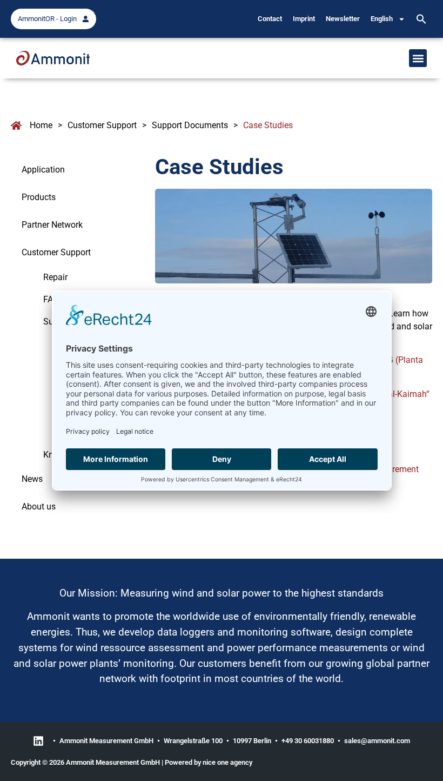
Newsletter (343, 19)
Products (39, 197)
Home (41, 125)
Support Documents (190, 125)
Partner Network (52, 225)
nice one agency (227, 762)
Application (43, 169)
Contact (270, 19)
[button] (421, 18)
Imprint (304, 19)
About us (39, 506)
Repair (55, 277)
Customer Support (102, 125)
